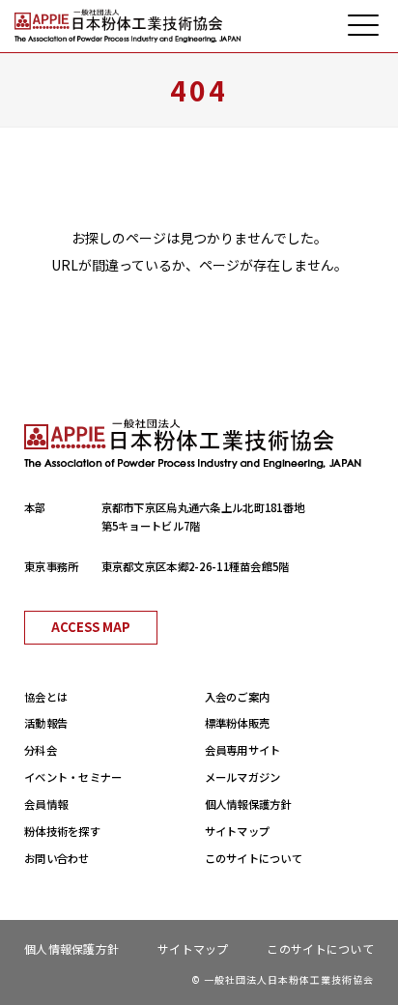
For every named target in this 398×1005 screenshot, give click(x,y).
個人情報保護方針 (248, 804)
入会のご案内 (237, 696)
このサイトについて (254, 858)
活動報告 (46, 723)
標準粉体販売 (237, 723)
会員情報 (46, 804)
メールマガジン (243, 777)
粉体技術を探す (62, 831)
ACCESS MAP (90, 626)
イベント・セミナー (73, 777)
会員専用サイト (243, 750)
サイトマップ (237, 831)
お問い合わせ (57, 858)
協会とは (46, 696)
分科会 (40, 750)
